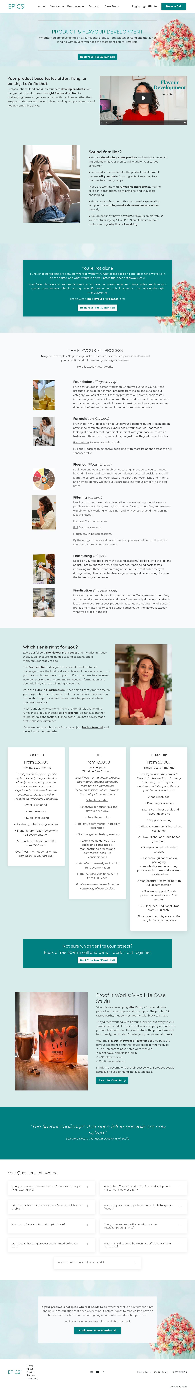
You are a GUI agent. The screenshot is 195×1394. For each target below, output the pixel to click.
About (42, 6)
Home (30, 1365)
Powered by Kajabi (178, 1386)
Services (31, 1372)
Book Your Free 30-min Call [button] (97, 56)
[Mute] (185, 122)
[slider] (143, 122)
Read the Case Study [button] (112, 1080)
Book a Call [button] (173, 6)
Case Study (112, 6)
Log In (136, 6)
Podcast (94, 6)
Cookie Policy (161, 1372)
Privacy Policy (144, 1372)
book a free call (92, 727)
